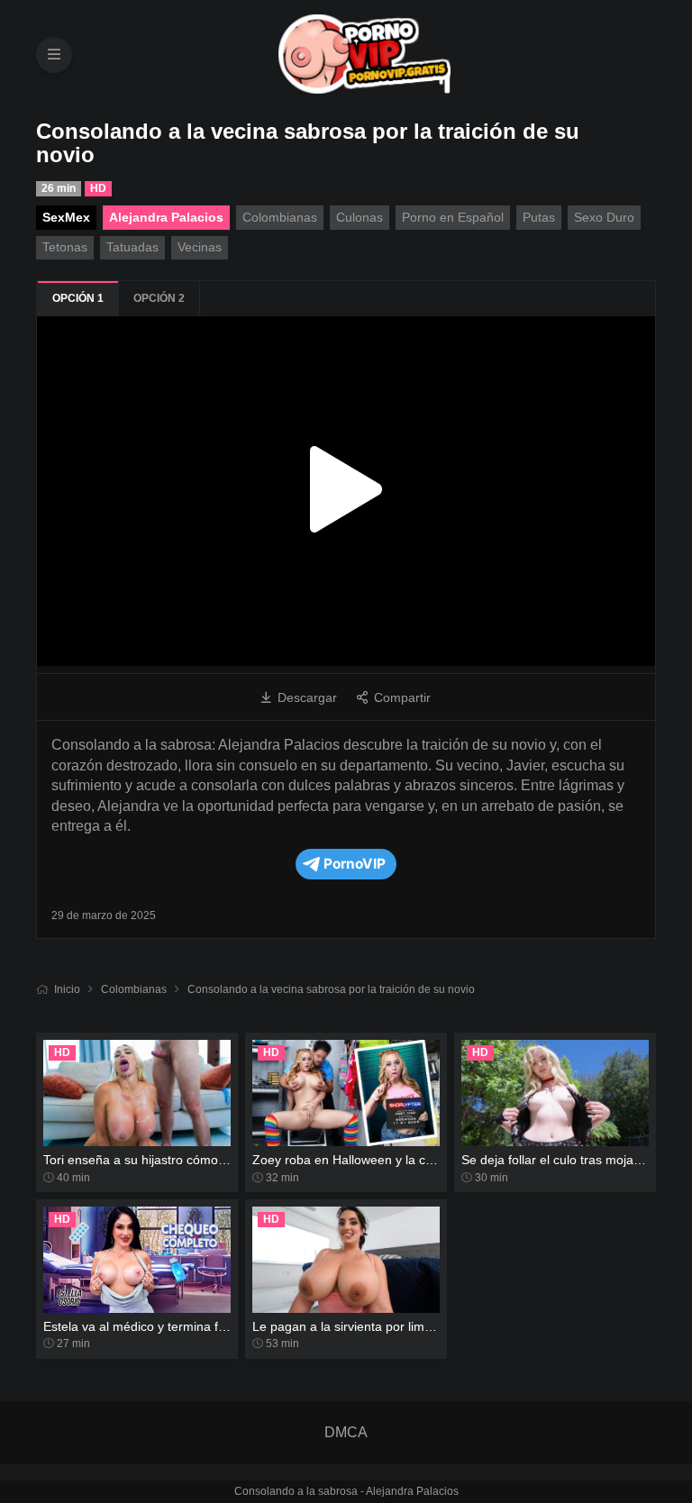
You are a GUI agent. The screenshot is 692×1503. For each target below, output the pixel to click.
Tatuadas (132, 247)
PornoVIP (354, 863)
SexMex (66, 217)
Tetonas (64, 247)
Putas (539, 217)
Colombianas (134, 989)
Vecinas (200, 247)
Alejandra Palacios (166, 217)
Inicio (67, 989)
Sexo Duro (604, 217)
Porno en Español (453, 217)
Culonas (359, 217)
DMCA (346, 1432)
